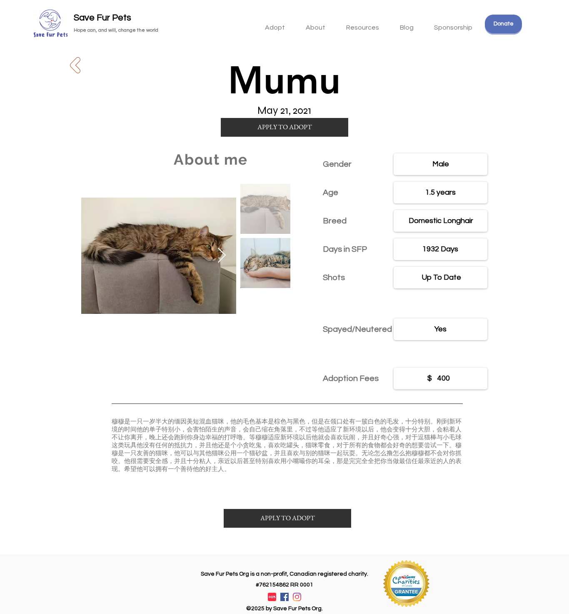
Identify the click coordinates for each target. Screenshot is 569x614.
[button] (362, 23)
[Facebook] (284, 597)
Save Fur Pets (102, 18)
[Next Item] (222, 256)
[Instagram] (297, 597)
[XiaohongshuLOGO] (272, 597)
